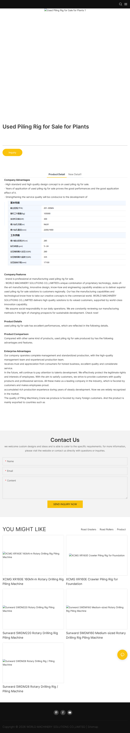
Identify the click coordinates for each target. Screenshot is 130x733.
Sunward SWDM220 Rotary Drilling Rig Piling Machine (30, 635)
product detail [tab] (57, 174)
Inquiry (12, 152)
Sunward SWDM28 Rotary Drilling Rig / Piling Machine (30, 689)
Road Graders (88, 529)
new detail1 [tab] (75, 174)
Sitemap (93, 726)
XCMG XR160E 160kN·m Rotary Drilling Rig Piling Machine (33, 581)
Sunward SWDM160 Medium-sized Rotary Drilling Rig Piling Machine (96, 635)
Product (121, 529)
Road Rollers (106, 529)
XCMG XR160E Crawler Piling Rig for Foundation (92, 581)
